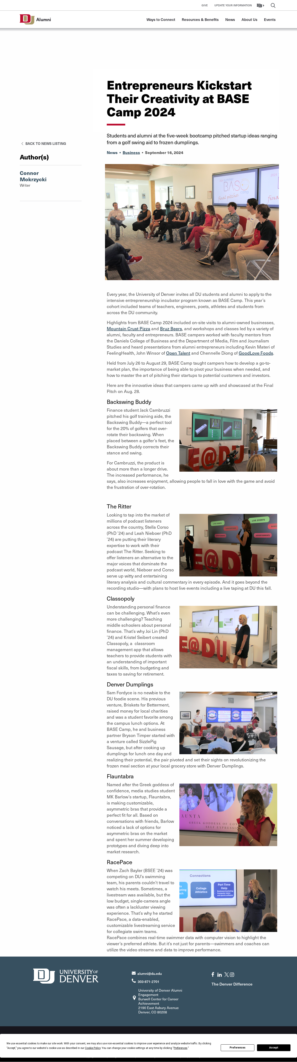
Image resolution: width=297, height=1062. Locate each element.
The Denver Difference (232, 984)
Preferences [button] (180, 1048)
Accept (273, 1047)
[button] (261, 5)
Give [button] (205, 5)
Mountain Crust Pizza (128, 328)
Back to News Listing (45, 143)
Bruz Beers (171, 328)
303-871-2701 (148, 981)
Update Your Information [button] (233, 5)
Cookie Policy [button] (92, 1048)
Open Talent (178, 353)
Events (270, 19)
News (230, 19)
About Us (249, 19)
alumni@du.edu (149, 973)
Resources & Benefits (200, 19)
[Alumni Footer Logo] (65, 975)
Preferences (237, 1047)
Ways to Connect (161, 19)
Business (131, 152)
